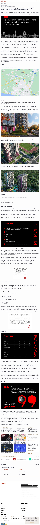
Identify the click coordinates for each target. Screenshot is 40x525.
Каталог (2, 510)
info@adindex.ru (6, 520)
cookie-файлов (33, 519)
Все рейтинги (37, 464)
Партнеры (3, 508)
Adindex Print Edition (25, 506)
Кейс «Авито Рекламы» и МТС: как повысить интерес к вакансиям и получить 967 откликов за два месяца (7, 442)
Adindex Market (23, 508)
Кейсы (5, 3)
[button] (38, 456)
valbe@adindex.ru (31, 450)
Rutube (24, 518)
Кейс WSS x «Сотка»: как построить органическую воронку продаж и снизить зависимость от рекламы (13, 431)
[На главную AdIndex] (10, 483)
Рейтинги (22, 505)
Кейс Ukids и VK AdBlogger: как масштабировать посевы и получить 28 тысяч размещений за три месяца (20, 442)
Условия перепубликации (24, 484)
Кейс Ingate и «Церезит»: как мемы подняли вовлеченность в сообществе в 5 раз (7, 453)
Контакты (4, 516)
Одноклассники (16, 518)
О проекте (3, 505)
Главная (2, 3)
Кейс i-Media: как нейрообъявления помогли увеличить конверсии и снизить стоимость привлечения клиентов (19, 453)
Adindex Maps (23, 510)
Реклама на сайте (4, 506)
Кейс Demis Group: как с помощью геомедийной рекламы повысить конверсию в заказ (33, 429)
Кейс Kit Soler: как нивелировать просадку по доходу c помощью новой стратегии (33, 432)
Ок (32, 522)
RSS (13, 516)
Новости (2, 512)
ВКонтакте (5, 518)
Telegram (24, 516)
